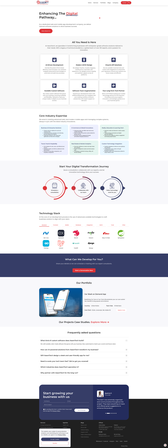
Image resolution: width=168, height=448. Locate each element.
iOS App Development (45, 425)
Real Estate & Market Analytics (81, 144)
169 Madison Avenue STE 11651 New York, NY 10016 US (105, 427)
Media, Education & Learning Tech (113, 128)
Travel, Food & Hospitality (49, 144)
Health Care (65, 425)
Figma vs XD (84, 425)
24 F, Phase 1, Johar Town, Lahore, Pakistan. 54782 (120, 427)
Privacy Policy (62, 435)
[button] (55, 439)
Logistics (65, 427)
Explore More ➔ (100, 322)
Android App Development (46, 427)
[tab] (44, 225)
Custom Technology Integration (112, 144)
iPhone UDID (83, 427)
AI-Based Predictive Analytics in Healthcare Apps (104, 295)
